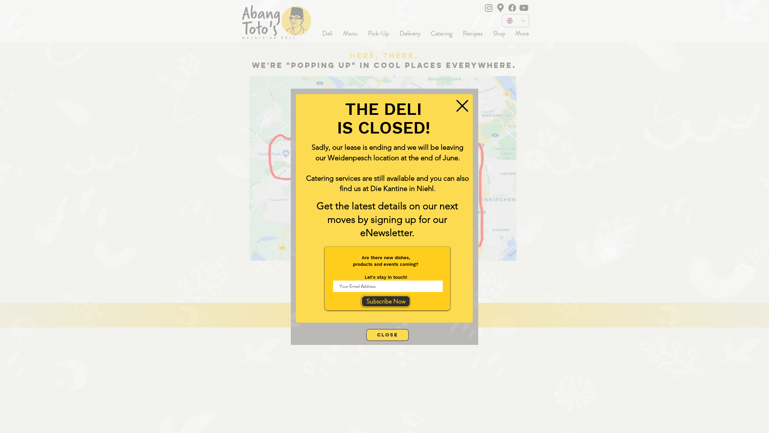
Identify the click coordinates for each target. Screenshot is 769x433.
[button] (462, 106)
